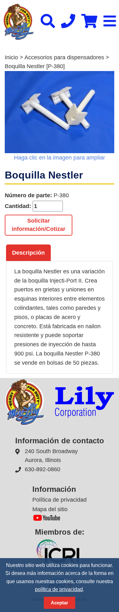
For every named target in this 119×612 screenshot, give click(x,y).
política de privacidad (59, 589)
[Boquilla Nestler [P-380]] (59, 112)
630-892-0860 (42, 469)
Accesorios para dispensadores (64, 57)
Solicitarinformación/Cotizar (38, 225)
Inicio (11, 57)
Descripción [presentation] (28, 253)
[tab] (28, 252)
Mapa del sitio (50, 509)
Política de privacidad (59, 500)
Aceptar (59, 602)
